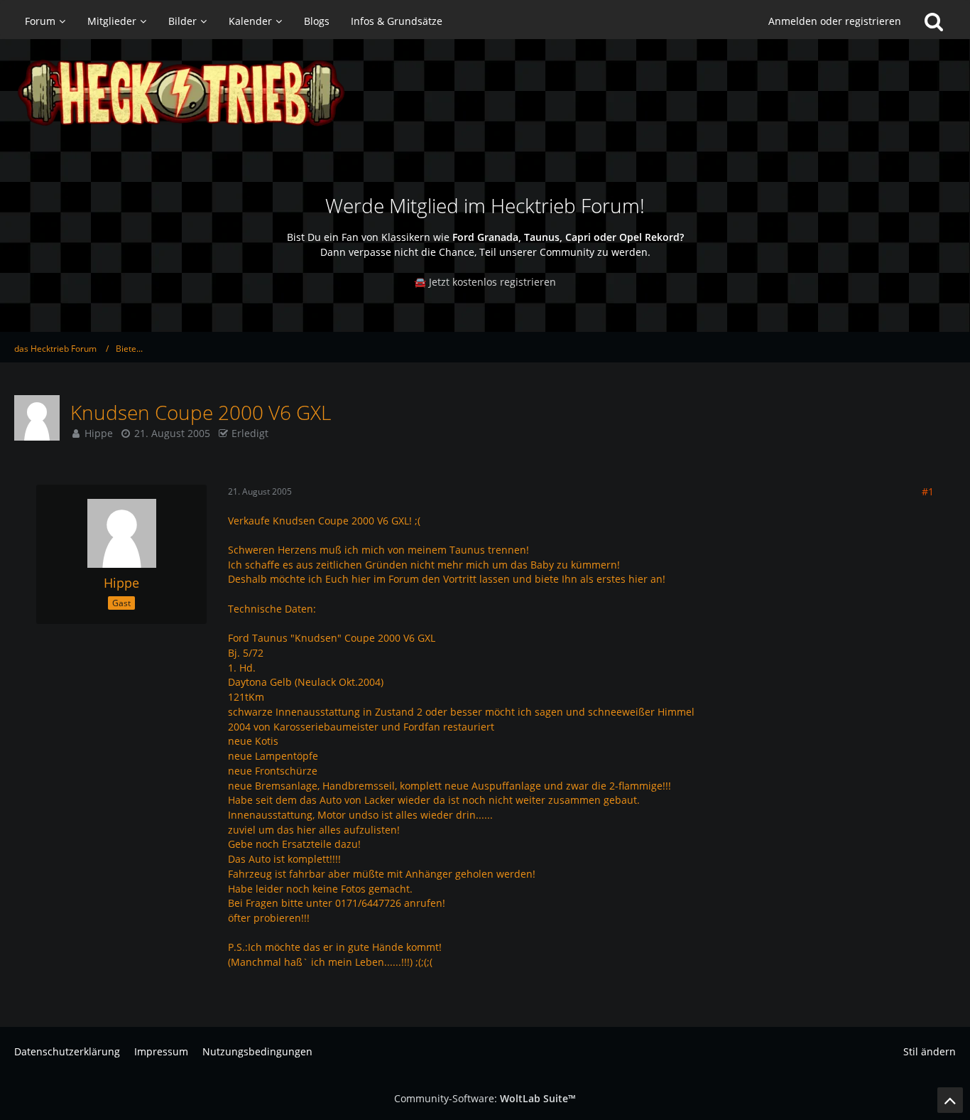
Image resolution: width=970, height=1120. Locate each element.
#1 (928, 491)
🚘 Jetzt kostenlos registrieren (485, 282)
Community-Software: (485, 1098)
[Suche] (934, 21)
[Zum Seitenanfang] (950, 1100)
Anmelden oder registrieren (834, 21)
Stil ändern (929, 1051)
